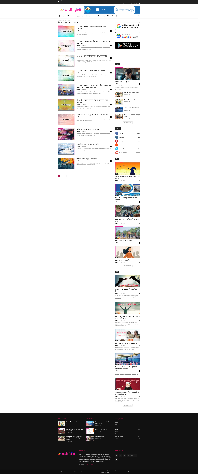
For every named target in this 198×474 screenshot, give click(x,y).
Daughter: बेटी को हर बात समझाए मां (126, 343)
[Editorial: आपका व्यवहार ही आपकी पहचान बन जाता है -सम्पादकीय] (66, 46)
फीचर (116, 257)
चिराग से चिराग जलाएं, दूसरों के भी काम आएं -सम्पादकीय (93, 115)
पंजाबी (85, 1)
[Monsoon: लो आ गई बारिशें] (127, 232)
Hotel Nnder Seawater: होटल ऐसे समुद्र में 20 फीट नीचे (126, 368)
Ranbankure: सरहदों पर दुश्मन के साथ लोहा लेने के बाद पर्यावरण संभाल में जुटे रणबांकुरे (74, 438)
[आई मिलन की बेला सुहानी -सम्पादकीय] (66, 134)
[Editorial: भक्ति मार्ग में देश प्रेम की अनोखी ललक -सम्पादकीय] (66, 31)
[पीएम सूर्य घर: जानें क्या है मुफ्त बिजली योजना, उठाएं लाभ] (90, 423)
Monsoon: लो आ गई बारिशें (123, 241)
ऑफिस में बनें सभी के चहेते (100, 436)
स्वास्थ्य (63, 16)
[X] (136, 3)
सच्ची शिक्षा (78, 30)
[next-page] (75, 176)
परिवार (116, 340)
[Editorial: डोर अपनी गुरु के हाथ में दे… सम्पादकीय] (66, 61)
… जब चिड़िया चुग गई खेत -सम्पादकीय (88, 144)
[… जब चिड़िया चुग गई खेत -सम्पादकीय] (66, 149)
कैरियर (68, 16)
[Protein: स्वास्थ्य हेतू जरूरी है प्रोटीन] (119, 94)
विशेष (116, 173)
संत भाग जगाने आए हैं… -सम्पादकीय (87, 159)
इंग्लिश (88, 1)
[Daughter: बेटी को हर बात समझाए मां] (127, 335)
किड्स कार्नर (88, 16)
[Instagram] (124, 3)
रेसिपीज (108, 16)
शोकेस (116, 79)
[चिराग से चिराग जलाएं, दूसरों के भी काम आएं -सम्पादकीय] (66, 119)
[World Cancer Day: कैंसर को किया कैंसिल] (127, 281)
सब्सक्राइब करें (138, 152)
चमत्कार (117, 313)
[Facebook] (121, 3)
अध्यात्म (73, 16)
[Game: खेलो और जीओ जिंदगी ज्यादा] (90, 431)
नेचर (83, 16)
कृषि (93, 16)
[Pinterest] (131, 3)
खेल (112, 16)
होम (58, 20)
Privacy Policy (106, 1)
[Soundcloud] (134, 3)
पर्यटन (103, 16)
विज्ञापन (96, 1)
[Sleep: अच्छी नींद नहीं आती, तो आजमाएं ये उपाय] (119, 109)
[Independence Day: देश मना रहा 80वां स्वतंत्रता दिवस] (61, 431)
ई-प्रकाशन (81, 1)
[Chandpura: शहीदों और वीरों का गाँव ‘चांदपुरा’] (127, 190)
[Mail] (129, 3)
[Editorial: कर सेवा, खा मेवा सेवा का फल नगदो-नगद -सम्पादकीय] (66, 105)
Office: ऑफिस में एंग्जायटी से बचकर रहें (126, 82)
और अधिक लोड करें (127, 122)
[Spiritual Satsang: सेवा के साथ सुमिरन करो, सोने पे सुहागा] (127, 384)
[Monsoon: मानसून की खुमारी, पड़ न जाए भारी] (127, 211)
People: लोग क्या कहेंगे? (122, 260)
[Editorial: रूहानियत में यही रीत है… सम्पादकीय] (66, 75)
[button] (138, 16)
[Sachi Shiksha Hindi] (67, 454)
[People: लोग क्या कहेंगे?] (127, 252)
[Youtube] (139, 3)
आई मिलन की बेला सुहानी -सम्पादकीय (88, 129)
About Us (100, 1)
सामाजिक (98, 16)
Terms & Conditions (115, 1)
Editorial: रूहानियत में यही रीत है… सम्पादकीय (91, 71)
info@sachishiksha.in (90, 464)
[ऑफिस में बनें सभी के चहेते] (90, 438)
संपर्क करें (92, 1)
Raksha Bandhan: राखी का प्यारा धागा (132, 100)
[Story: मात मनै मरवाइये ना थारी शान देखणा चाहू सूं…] (127, 168)
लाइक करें (138, 133)
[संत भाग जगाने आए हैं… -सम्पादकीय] (66, 163)
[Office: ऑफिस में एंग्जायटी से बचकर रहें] (127, 73)
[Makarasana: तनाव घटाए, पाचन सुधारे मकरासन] (119, 116)
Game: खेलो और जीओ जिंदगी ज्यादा (102, 429)
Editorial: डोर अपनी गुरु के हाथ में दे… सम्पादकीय (92, 56)
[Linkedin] (126, 3)
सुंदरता (78, 16)
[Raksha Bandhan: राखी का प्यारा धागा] (119, 101)
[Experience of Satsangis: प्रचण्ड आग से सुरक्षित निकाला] (127, 308)
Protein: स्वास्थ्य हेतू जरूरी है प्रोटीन (131, 92)
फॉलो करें (139, 137)
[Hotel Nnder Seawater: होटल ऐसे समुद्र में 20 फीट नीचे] (127, 359)
